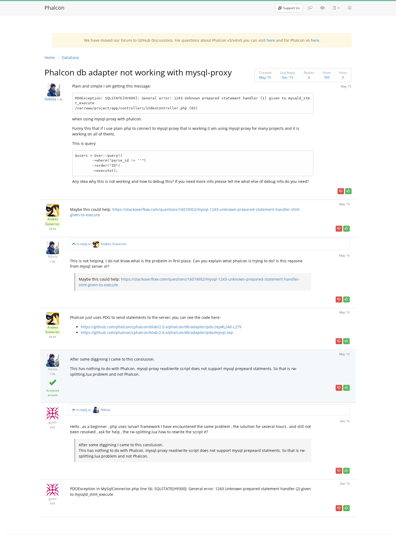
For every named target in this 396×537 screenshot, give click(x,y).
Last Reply (287, 72)
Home (49, 57)
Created (265, 72)
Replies (309, 72)
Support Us (291, 8)
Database (70, 57)
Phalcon (54, 7)
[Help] (350, 8)
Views (326, 72)
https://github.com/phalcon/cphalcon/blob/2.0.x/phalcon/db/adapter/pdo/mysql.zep (157, 332)
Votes (343, 72)
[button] (336, 8)
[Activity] (322, 8)
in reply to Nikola (92, 409)
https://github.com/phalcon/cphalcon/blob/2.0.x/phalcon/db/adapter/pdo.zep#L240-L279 (161, 326)
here (271, 40)
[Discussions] (310, 8)
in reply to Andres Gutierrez (101, 244)
